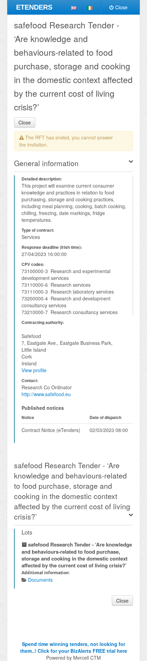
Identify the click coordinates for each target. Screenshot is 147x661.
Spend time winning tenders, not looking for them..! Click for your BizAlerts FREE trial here (73, 647)
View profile (34, 370)
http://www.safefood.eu (46, 394)
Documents (40, 579)
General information (46, 163)
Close (121, 7)
